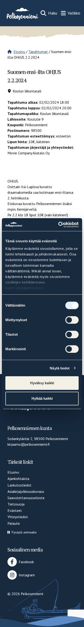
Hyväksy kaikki (42, 383)
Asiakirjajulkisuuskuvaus (25, 491)
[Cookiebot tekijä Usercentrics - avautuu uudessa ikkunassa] (59, 225)
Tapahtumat (38, 51)
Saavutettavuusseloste (26, 497)
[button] (22, 532)
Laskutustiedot (19, 485)
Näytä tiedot (60, 368)
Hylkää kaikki (42, 398)
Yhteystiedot (17, 516)
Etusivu (19, 51)
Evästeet (14, 510)
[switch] (72, 320)
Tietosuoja (15, 504)
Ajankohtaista (18, 478)
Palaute (13, 523)
